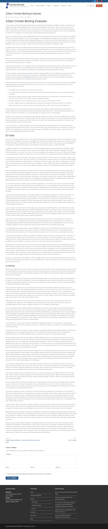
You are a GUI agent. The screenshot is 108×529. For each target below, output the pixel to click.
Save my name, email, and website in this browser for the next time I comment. (29, 474)
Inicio (31, 492)
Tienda (32, 499)
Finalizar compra (36, 505)
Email (33, 467)
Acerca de (33, 515)
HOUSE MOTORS (17, 5)
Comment (9, 454)
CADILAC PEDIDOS (35, 495)
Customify (32, 526)
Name (8, 467)
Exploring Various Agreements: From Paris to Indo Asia (65, 510)
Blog (31, 519)
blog (22, 17)
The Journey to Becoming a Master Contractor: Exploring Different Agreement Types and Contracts (65, 504)
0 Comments (28, 17)
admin (8, 17)
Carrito (34, 508)
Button (99, 5)
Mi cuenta (34, 502)
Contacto (33, 512)
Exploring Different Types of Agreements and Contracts (63, 516)
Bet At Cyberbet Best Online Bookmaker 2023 (66, 493)
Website (58, 467)
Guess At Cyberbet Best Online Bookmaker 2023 (63, 498)
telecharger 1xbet (29, 77)
